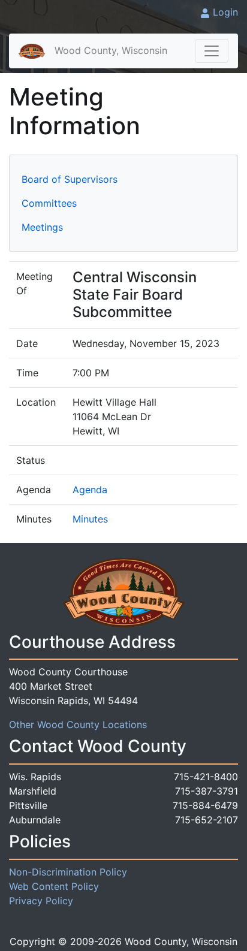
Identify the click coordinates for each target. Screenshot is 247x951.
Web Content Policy (54, 886)
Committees (49, 203)
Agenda (90, 490)
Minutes (90, 519)
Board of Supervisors (70, 179)
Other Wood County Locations (78, 724)
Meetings (42, 227)
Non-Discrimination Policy (68, 872)
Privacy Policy (41, 901)
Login (225, 12)
